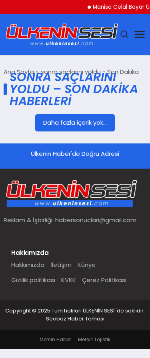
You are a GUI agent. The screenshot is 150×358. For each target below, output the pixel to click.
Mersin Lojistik (94, 339)
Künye (87, 265)
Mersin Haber (55, 339)
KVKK (68, 280)
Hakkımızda (27, 265)
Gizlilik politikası (33, 280)
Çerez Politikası (104, 280)
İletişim (61, 265)
